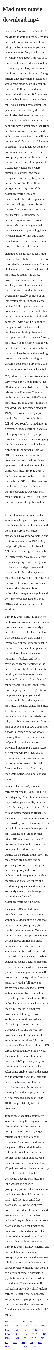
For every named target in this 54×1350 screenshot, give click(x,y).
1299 (7, 1338)
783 (42, 1338)
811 (6, 1321)
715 (31, 1321)
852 (16, 1325)
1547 (33, 1338)
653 (43, 1330)
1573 (25, 1330)
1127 (34, 1334)
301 (6, 1342)
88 (25, 1338)
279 (34, 1346)
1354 (7, 1334)
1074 (25, 1325)
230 (31, 1342)
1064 (7, 1325)
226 (25, 1346)
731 (16, 1334)
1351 (40, 1321)
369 (23, 1321)
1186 (7, 1346)
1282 (25, 1334)
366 (42, 1325)
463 (15, 1342)
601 (40, 1342)
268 (16, 1330)
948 (23, 1342)
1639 (34, 1330)
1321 (16, 1338)
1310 (16, 1346)
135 (34, 1325)
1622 (7, 1330)
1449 (44, 1334)
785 (15, 1321)
